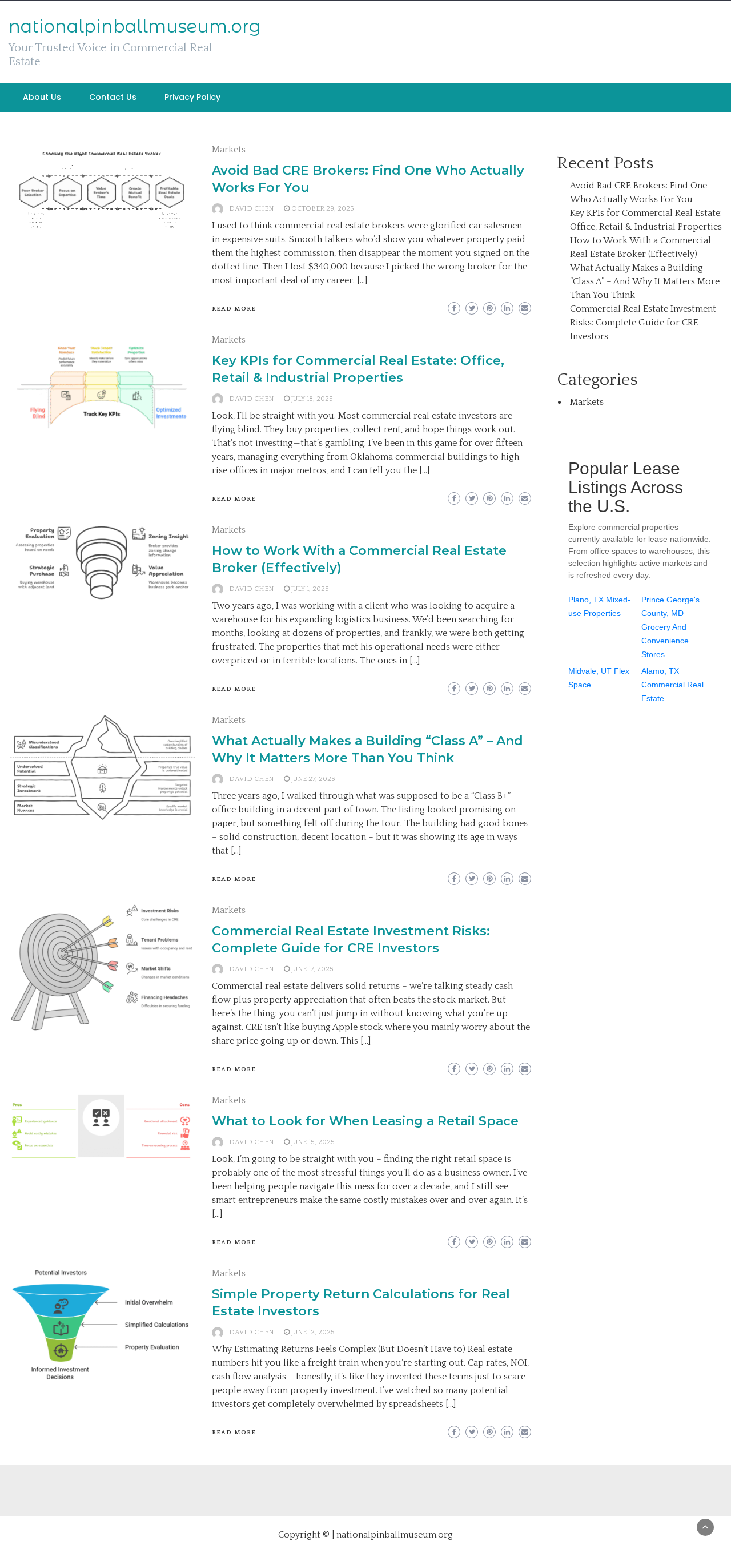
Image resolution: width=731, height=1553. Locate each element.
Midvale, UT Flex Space (598, 677)
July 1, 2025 (310, 589)
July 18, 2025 (312, 399)
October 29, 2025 (322, 208)
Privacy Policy (192, 97)
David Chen (251, 208)
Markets (229, 149)
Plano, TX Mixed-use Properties (599, 606)
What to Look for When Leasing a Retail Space (365, 1121)
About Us (42, 97)
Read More (234, 308)
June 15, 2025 (313, 1142)
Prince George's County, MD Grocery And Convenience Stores (670, 627)
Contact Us (112, 97)
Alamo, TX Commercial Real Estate (672, 684)
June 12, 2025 (313, 1332)
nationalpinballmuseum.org (135, 26)
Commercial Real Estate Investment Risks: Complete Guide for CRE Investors (643, 322)
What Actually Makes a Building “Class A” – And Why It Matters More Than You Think (645, 281)
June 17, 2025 (312, 969)
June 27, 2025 (313, 779)
